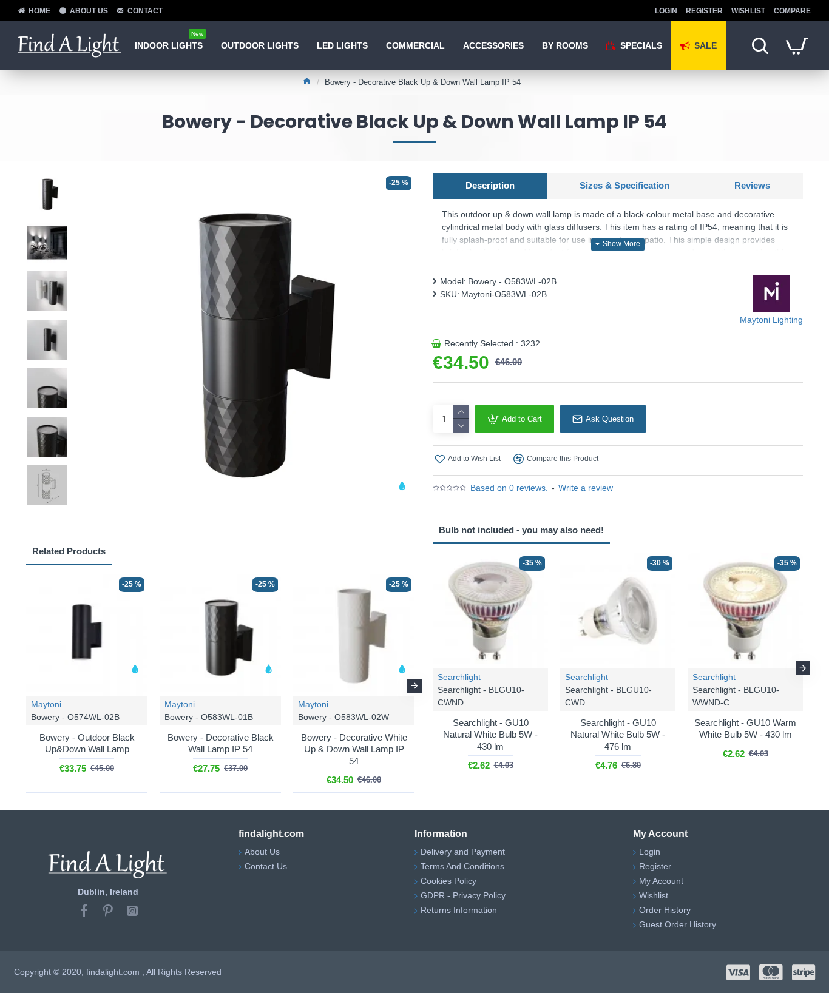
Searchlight (459, 677)
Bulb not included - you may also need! (521, 530)
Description (490, 185)
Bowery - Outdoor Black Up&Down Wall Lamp (87, 743)
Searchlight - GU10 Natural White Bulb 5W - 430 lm (490, 735)
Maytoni (46, 704)
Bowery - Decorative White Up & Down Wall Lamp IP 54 (354, 749)
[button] (26, 686)
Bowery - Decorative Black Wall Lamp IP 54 (220, 743)
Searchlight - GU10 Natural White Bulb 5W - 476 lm (617, 735)
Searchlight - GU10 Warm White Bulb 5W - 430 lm (745, 729)
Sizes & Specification (624, 185)
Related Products (69, 551)
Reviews (752, 185)
